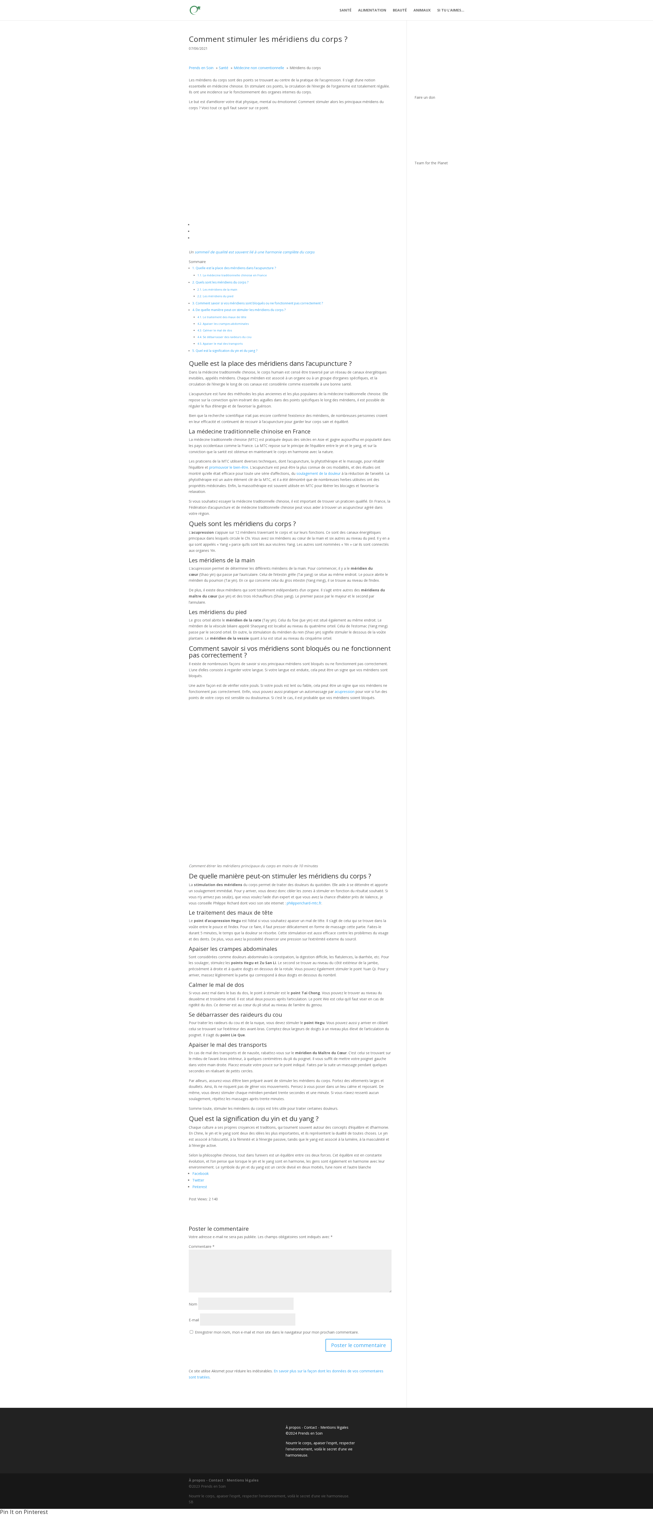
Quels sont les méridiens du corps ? (220, 282)
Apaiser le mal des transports (220, 343)
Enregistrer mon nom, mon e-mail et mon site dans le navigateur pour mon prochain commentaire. (277, 1332)
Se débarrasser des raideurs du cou (224, 337)
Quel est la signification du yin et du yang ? (224, 351)
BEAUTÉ (400, 10)
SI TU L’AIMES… (450, 10)
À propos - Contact (301, 1427)
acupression (345, 691)
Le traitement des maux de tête (221, 317)
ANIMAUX (422, 10)
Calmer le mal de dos (214, 330)
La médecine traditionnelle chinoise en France (232, 275)
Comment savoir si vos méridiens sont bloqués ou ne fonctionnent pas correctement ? (257, 303)
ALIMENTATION (372, 10)
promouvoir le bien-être (228, 467)
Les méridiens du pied (215, 296)
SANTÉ (345, 10)
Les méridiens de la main (217, 289)
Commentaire (202, 1246)
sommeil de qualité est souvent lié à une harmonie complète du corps (255, 252)
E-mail (194, 1319)
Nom (193, 1304)
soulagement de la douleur (318, 473)
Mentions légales (334, 1427)
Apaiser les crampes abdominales (223, 324)
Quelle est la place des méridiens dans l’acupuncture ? (234, 268)
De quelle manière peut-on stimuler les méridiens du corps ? (239, 310)
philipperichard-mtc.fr (304, 903)
